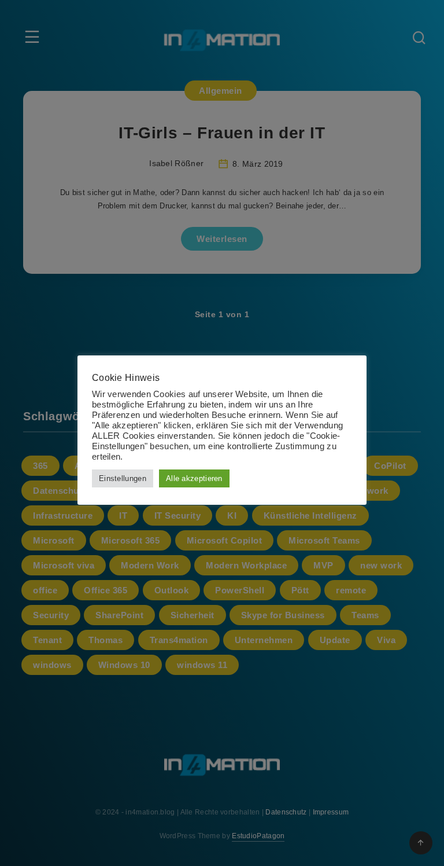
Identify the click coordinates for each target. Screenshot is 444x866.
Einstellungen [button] (122, 478)
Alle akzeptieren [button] (194, 478)
